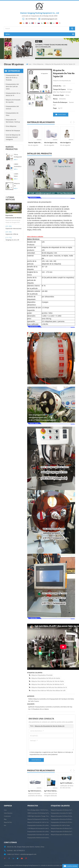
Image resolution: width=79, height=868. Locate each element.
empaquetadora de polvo (12, 114)
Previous (71, 122)
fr (35, 23)
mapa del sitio (8, 822)
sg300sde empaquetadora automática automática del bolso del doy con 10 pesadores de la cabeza (50, 708)
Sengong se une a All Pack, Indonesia (12, 240)
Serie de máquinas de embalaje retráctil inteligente (13, 137)
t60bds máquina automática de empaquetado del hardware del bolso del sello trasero (51, 700)
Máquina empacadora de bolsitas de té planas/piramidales (62, 828)
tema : (47, 726)
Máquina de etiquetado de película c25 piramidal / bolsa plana (17, 184)
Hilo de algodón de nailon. (51, 142)
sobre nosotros (8, 813)
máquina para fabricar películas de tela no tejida (47, 681)
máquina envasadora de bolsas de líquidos (62, 816)
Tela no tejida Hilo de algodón (35, 142)
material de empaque (13, 130)
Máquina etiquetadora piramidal (42, 675)
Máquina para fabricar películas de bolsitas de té (47, 684)
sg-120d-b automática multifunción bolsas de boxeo (35, 791)
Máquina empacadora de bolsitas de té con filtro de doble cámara (62, 831)
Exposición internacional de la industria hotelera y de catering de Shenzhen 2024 (13, 229)
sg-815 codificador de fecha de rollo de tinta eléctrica (67, 783)
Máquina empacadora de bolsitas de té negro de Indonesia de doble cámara (62, 834)
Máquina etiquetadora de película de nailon (45, 678)
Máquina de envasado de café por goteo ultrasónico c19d (38, 822)
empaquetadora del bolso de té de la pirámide (12, 77)
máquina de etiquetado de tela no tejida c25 (49, 726)
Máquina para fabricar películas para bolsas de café (48, 690)
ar (54, 23)
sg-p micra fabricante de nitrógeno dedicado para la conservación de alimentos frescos (51, 791)
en (29, 23)
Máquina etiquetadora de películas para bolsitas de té (49, 687)
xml (5, 825)
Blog (5, 819)
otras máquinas (38, 64)
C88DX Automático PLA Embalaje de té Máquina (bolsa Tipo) (17, 165)
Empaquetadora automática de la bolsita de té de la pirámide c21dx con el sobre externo (38, 825)
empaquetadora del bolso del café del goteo (12, 86)
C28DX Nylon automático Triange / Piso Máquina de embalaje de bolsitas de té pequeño (17, 175)
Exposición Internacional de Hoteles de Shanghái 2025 (14, 217)
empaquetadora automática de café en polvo (62, 813)
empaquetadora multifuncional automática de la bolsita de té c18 (38, 837)
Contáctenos (62, 114)
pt (48, 23)
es (23, 23)
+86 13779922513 (30, 19)
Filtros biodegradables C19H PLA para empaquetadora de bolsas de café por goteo (18, 156)
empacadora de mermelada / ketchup (13, 121)
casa (29, 64)
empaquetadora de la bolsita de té (13, 94)
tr (59, 23)
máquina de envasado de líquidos (13, 101)
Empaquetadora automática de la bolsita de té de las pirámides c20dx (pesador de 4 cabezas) (38, 831)
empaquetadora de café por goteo (60, 825)
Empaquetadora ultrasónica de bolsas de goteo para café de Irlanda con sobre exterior (62, 819)
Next (74, 122)
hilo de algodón (65, 142)
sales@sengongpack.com (49, 19)
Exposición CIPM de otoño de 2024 (12, 234)
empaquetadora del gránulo (12, 107)
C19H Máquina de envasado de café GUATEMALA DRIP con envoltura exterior (38, 828)
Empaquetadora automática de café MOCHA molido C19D (38, 834)
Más (15, 159)
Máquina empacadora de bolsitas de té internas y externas (62, 810)
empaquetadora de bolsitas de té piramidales (62, 822)
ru (42, 23)
